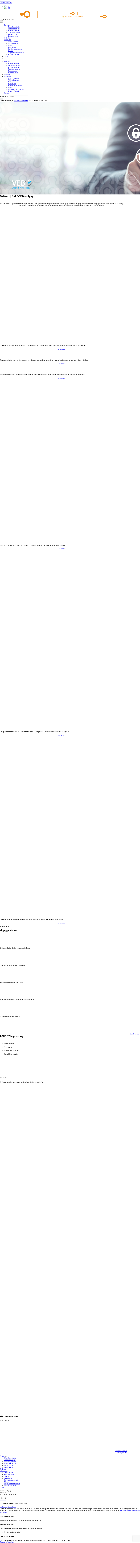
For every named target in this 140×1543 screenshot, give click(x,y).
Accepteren (3, 1512)
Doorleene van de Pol (21, 101)
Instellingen (136, 1510)
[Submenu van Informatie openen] (7, 1471)
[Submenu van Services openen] (6, 1456)
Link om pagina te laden (8, 1507)
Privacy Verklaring (126, 1510)
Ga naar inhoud (5, 1)
